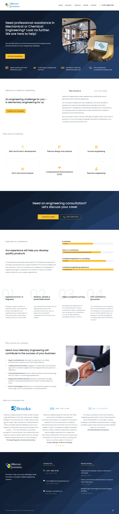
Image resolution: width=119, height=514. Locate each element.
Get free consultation (15, 56)
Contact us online (48, 217)
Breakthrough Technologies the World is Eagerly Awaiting (96, 490)
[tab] (75, 91)
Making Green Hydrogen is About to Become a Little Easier (96, 472)
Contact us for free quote (15, 111)
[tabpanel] (88, 109)
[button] (56, 445)
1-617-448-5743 (72, 217)
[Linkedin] (113, 510)
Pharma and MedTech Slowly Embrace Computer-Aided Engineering (97, 481)
